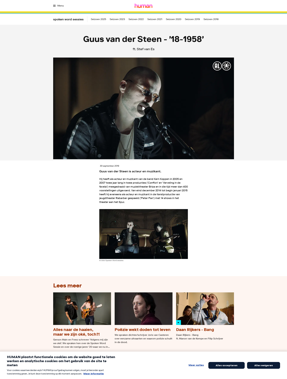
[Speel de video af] (143, 108)
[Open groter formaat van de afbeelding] (143, 234)
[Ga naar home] (143, 6)
